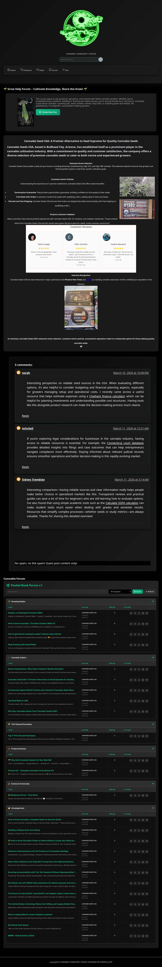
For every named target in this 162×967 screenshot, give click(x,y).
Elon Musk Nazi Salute (18, 925)
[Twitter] (131, 613)
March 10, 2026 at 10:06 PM (131, 373)
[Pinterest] (143, 613)
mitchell (27, 428)
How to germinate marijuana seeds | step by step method (34, 634)
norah (26, 373)
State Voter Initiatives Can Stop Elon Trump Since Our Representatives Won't (40, 862)
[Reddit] (139, 613)
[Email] (147, 613)
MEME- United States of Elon (21, 935)
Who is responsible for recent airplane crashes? (30, 914)
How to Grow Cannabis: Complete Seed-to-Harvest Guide (34, 819)
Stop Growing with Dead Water (22, 644)
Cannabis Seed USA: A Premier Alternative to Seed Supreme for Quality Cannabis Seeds (41, 679)
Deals (41, 70)
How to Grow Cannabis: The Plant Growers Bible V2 (31, 623)
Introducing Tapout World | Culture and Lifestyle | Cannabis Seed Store (41, 690)
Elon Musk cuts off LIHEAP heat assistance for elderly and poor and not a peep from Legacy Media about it (41, 883)
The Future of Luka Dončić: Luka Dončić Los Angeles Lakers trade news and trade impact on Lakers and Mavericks (43, 893)
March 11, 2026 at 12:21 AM (131, 428)
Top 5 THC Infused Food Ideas (21, 736)
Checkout (27, 70)
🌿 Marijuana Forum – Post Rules (23, 795)
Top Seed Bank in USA (18, 701)
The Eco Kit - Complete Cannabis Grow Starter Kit (31, 770)
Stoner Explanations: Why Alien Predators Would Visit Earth (35, 669)
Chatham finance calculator (106, 396)
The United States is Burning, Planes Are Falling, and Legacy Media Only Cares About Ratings (41, 904)
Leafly (88, 279)
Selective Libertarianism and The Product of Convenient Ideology (38, 851)
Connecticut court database (125, 443)
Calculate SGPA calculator (122, 503)
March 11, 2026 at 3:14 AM (132, 479)
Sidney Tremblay (33, 479)
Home (13, 70)
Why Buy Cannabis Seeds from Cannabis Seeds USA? (33, 711)
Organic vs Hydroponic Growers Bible (25, 613)
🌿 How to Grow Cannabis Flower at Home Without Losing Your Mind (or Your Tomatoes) (41, 841)
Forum (54, 70)
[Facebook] (135, 613)
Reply (25, 416)
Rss (66, 70)
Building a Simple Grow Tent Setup (24, 830)
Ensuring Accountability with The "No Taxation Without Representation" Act (41, 872)
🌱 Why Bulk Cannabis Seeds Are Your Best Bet (30, 760)
